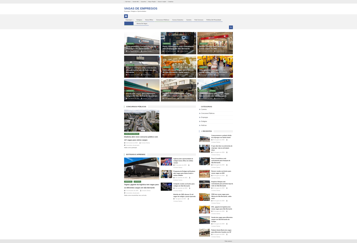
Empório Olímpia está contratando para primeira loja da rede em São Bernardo (141, 70)
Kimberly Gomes (177, 180)
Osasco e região (162, 1)
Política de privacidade (213, 20)
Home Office (149, 20)
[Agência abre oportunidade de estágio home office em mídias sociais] (166, 162)
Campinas (170, 1)
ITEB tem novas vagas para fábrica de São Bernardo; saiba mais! (221, 196)
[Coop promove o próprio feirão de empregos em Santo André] (204, 138)
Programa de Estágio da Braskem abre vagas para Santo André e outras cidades (184, 173)
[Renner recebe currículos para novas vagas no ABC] (204, 174)
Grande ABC (136, 1)
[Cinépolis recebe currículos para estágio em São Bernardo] (166, 187)
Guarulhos (143, 1)
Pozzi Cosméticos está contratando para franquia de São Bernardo (220, 160)
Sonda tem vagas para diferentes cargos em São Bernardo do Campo (222, 219)
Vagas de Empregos (140, 8)
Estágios (139, 20)
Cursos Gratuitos (177, 20)
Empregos (129, 20)
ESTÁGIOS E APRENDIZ (135, 154)
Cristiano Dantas (147, 51)
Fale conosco (198, 20)
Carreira (188, 20)
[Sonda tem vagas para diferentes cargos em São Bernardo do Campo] (204, 220)
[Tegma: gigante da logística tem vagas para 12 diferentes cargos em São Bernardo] (141, 168)
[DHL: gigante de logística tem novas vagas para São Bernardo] (204, 209)
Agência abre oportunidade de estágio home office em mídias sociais (183, 161)
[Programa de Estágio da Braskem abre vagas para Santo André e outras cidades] (166, 174)
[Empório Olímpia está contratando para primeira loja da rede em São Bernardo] (204, 184)
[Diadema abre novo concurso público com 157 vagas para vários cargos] (141, 121)
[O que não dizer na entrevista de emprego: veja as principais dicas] (204, 148)
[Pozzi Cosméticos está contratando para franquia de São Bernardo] (204, 161)
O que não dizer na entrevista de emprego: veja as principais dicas (221, 148)
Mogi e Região (152, 1)
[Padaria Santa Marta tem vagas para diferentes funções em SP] (204, 233)
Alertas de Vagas (142, 23)
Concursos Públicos (162, 20)
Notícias (212, 90)
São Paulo (128, 1)
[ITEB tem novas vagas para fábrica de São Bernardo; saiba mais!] (204, 197)
